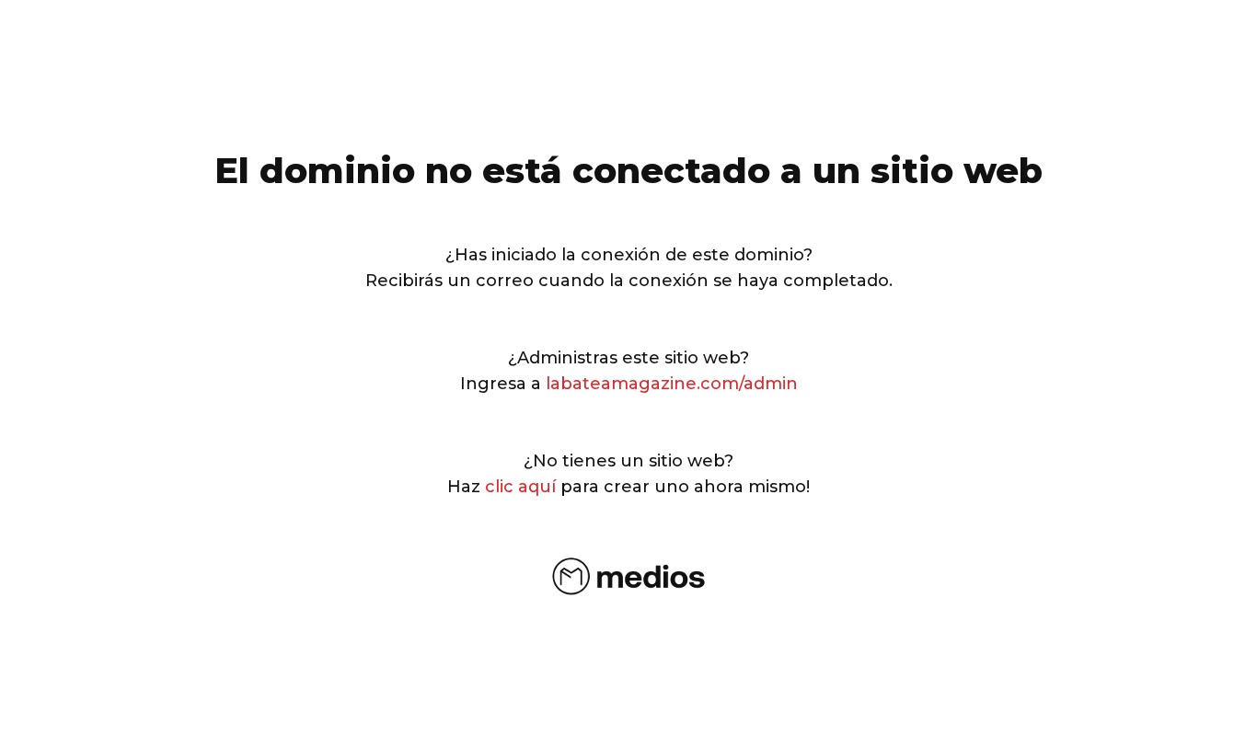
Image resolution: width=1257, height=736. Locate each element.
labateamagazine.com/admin (672, 384)
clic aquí (520, 487)
